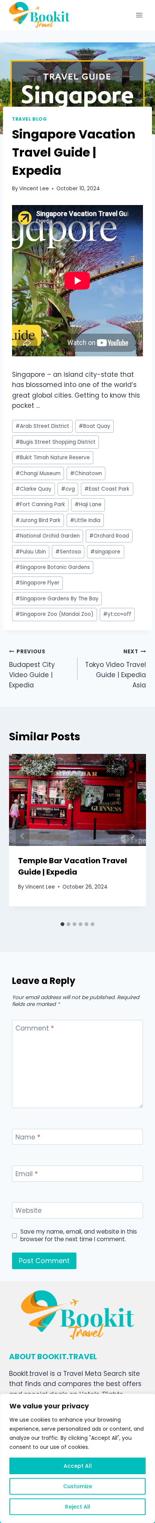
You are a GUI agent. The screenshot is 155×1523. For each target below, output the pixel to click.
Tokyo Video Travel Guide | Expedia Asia (115, 669)
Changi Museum (38, 473)
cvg (68, 489)
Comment (34, 1028)
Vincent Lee (34, 188)
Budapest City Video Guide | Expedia (32, 669)
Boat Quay (94, 426)
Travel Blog (29, 119)
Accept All (78, 1466)
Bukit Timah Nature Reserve (52, 457)
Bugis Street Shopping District (55, 442)
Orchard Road (109, 535)
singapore (105, 551)
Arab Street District (42, 426)
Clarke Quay (33, 489)
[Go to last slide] (22, 836)
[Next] (132, 836)
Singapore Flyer (37, 582)
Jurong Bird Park (38, 520)
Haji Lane (88, 504)
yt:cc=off (117, 614)
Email (26, 1174)
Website (28, 1210)
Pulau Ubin (30, 551)
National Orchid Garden (47, 535)
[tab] (62, 924)
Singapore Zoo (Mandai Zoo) (54, 614)
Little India (85, 520)
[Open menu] (139, 15)
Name (27, 1137)
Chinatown (86, 473)
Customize (77, 1486)
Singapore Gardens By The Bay (57, 598)
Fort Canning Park (40, 504)
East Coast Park (106, 489)
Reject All (77, 1507)
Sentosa (68, 551)
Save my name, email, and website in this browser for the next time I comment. (78, 1235)
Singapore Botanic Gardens (52, 567)
